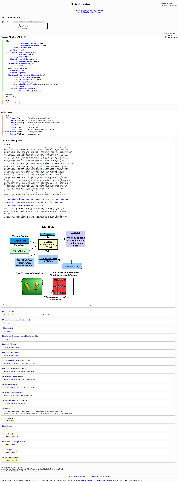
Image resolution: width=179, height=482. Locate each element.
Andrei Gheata (11, 467)
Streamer (22, 88)
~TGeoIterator (24, 48)
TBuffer (29, 88)
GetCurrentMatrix (26, 52)
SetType (22, 82)
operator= (22, 75)
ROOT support (87, 480)
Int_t (16, 54)
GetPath (22, 61)
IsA (20, 68)
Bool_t (13, 120)
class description (81, 10)
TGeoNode (14, 59)
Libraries (40, 22)
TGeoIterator (24, 43)
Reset (21, 77)
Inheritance (7, 22)
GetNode (22, 59)
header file (91, 10)
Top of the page (105, 476)
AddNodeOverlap (24, 205)
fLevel (13, 436)
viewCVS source (95, 12)
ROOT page (73, 476)
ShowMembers (24, 84)
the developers (105, 480)
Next (21, 70)
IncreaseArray (14, 103)
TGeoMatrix (13, 52)
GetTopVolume (24, 63)
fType (13, 452)
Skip (21, 86)
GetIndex (22, 54)
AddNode (21, 199)
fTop (13, 444)
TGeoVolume (34, 43)
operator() (23, 73)
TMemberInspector (37, 84)
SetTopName (23, 79)
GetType (22, 66)
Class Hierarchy (93, 476)
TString (28, 61)
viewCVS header (83, 12)
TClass (15, 50)
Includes (32, 22)
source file (99, 10)
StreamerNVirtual (25, 91)
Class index (82, 476)
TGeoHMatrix (10, 132)
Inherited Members (20, 22)
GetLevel (22, 57)
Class (21, 50)
